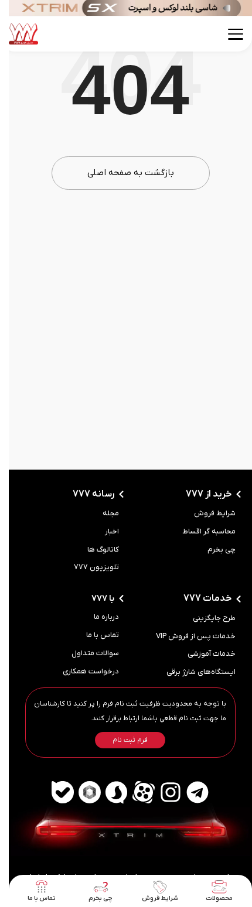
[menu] (226, 34)
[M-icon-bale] (54, 792)
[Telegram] (189, 792)
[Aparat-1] (135, 792)
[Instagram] (162, 792)
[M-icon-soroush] (108, 792)
